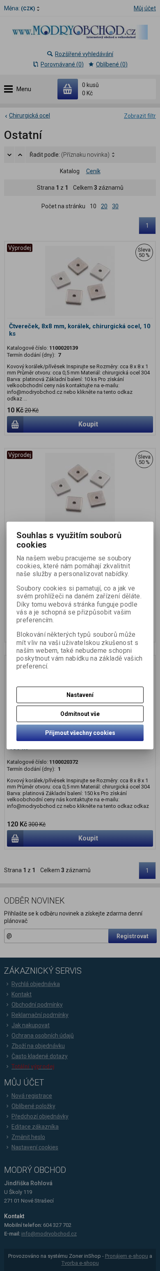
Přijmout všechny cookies (80, 733)
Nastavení (80, 695)
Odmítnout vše (80, 714)
